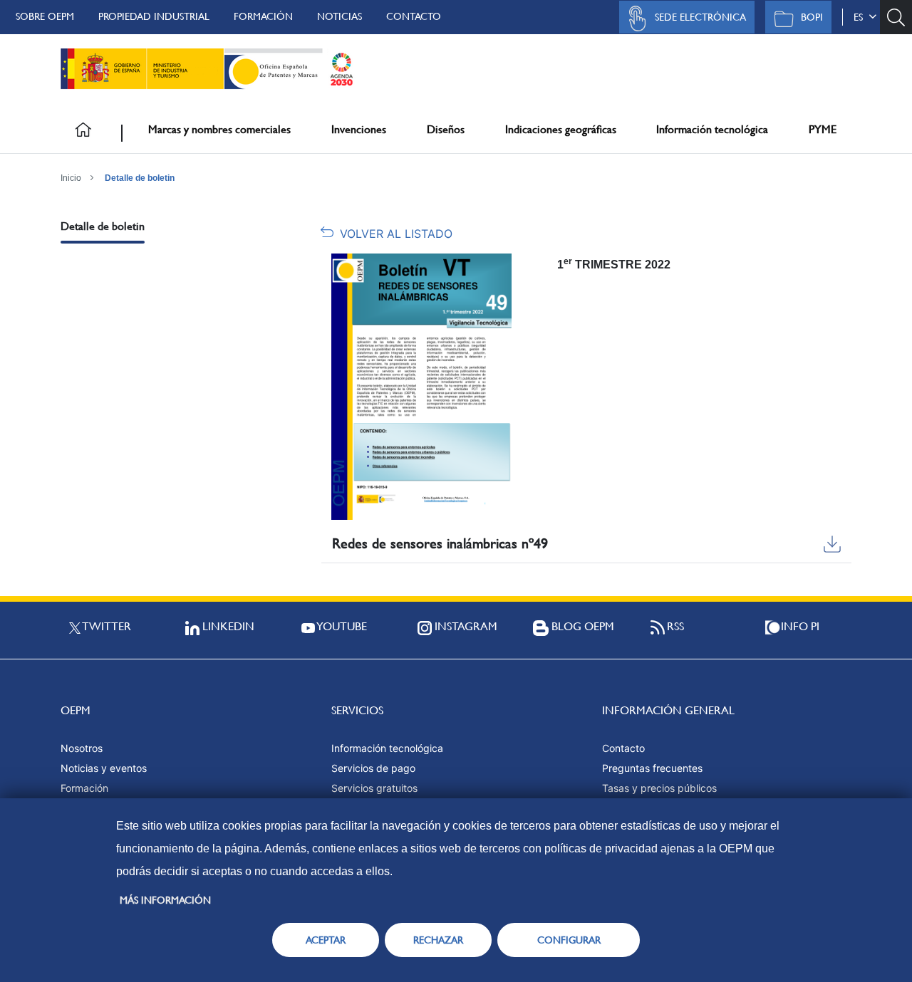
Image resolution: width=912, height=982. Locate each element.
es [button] (861, 17)
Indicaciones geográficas (560, 129)
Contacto (413, 16)
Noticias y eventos (104, 768)
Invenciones (358, 129)
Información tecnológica (712, 129)
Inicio (71, 178)
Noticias (339, 16)
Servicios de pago (373, 768)
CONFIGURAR (569, 940)
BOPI (812, 17)
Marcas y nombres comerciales (219, 129)
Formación (263, 16)
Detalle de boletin (140, 178)
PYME (822, 129)
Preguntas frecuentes (652, 768)
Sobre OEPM (45, 16)
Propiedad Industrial (153, 16)
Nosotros (82, 748)
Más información (165, 900)
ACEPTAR (326, 940)
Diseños (446, 129)
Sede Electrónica (700, 17)
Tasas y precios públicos (659, 788)
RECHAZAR (438, 940)
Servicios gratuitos (374, 788)
